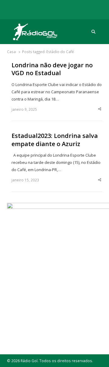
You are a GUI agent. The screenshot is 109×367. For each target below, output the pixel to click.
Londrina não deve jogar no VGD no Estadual (52, 69)
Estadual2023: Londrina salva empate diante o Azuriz (55, 140)
